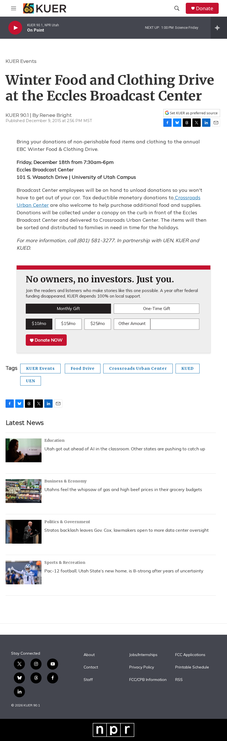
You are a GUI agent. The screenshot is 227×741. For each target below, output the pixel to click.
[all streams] (219, 28)
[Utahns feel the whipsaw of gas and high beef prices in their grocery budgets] (24, 491)
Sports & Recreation (64, 562)
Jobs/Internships (143, 655)
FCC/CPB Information (148, 680)
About (89, 655)
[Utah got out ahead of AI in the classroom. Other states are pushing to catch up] (24, 450)
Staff (88, 680)
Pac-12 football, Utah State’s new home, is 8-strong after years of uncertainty (123, 571)
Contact (91, 667)
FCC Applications (190, 655)
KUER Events (21, 61)
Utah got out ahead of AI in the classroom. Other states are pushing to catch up (124, 448)
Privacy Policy (141, 667)
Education (54, 440)
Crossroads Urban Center (138, 368)
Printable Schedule (192, 667)
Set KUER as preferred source (193, 113)
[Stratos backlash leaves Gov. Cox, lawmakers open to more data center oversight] (24, 532)
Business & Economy (65, 481)
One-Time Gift (156, 308)
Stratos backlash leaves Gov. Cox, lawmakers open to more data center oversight (126, 530)
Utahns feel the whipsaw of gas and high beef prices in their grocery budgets (123, 489)
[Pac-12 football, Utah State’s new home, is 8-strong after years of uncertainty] (24, 572)
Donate (204, 8)
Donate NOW (48, 340)
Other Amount (132, 323)
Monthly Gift (68, 308)
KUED (187, 368)
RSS (179, 680)
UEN (30, 380)
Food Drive (83, 368)
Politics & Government (67, 521)
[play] (15, 28)
